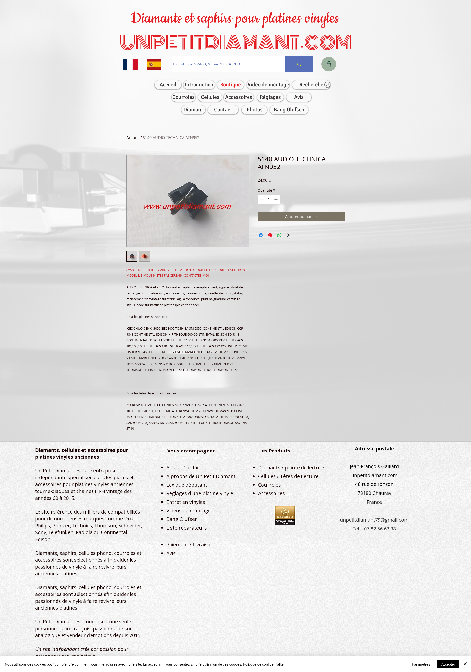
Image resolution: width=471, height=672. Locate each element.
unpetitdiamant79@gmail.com (374, 520)
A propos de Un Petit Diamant (201, 476)
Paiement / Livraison (190, 544)
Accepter (448, 664)
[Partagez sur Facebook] (261, 235)
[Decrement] (261, 199)
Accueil (132, 137)
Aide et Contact (183, 467)
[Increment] (276, 199)
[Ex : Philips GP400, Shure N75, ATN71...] (299, 64)
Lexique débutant (186, 484)
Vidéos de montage (188, 510)
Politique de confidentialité (263, 664)
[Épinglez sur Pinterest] (270, 235)
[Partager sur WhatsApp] (279, 235)
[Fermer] (465, 664)
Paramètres (421, 664)
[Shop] (328, 64)
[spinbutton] (268, 199)
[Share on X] (289, 235)
